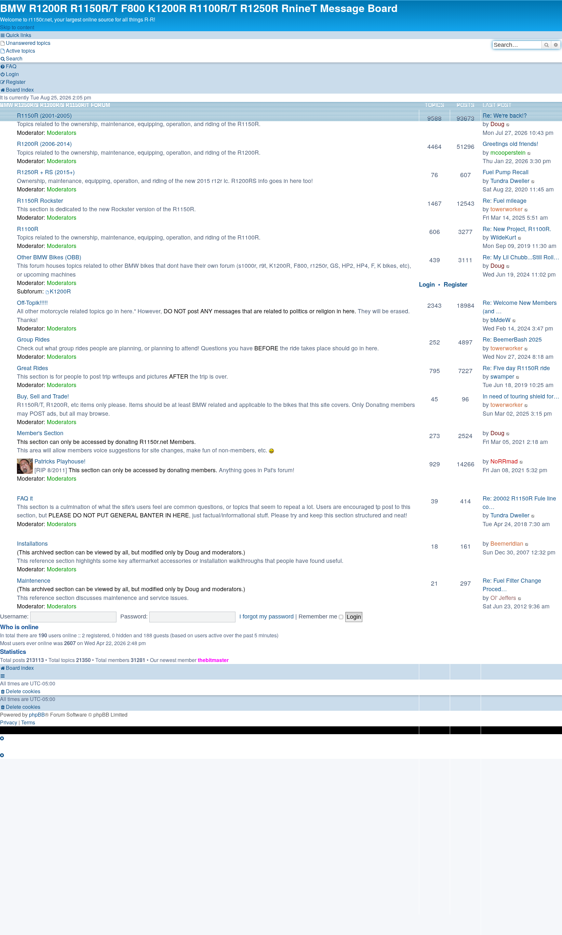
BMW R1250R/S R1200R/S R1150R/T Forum (55, 105)
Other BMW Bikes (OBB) (49, 257)
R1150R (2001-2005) (44, 115)
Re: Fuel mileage (505, 200)
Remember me (319, 616)
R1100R (27, 229)
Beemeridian (506, 543)
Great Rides (32, 368)
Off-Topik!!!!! (32, 302)
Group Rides (33, 339)
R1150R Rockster (40, 200)
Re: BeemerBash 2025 (512, 339)
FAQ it (25, 498)
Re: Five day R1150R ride (516, 368)
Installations (32, 543)
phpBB (37, 714)
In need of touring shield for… (521, 396)
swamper (502, 376)
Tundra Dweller (509, 180)
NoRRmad (504, 461)
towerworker (506, 209)
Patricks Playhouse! (60, 461)
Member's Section (40, 433)
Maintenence (33, 580)
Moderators (61, 132)
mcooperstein (508, 152)
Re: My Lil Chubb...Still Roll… (521, 257)
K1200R (60, 291)
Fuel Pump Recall (506, 172)
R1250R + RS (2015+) (46, 172)
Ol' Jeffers (503, 597)
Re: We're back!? (505, 115)
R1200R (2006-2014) (44, 143)
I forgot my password (266, 616)
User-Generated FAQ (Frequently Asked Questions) (77, 488)
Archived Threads (27, 533)
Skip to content (17, 27)
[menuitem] (25, 42)
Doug (497, 124)
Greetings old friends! (510, 143)
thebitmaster (213, 660)
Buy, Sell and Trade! (43, 396)
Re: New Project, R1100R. (517, 229)
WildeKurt (503, 237)
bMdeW (500, 320)
